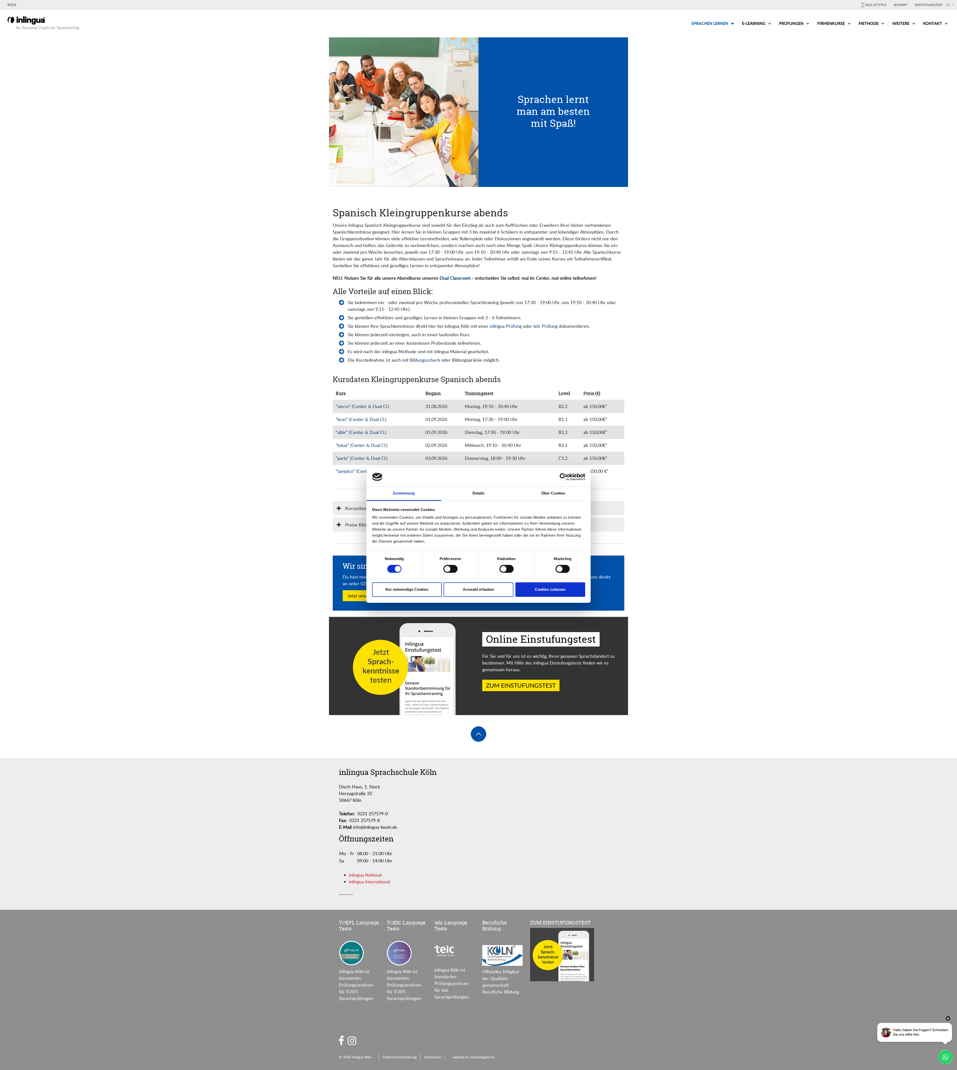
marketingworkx (482, 1056)
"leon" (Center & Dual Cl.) (361, 419)
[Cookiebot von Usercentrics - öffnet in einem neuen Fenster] (563, 477)
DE (948, 5)
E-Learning (753, 23)
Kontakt (900, 5)
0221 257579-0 (875, 5)
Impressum (432, 1056)
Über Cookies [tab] (553, 493)
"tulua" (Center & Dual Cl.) (362, 445)
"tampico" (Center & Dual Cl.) (365, 471)
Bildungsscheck (425, 360)
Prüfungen (791, 23)
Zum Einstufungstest (521, 685)
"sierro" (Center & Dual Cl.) (362, 406)
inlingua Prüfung (506, 326)
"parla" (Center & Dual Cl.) (362, 458)
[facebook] (341, 1040)
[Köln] (26, 20)
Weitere (900, 23)
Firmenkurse (831, 23)
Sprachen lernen (709, 23)
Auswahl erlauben (478, 589)
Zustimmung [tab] (404, 493)
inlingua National (365, 875)
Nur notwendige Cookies (406, 589)
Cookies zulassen (550, 589)
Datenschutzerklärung (399, 1056)
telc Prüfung (545, 326)
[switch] (450, 569)
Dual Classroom (455, 278)
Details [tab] (479, 493)
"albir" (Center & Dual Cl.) (361, 432)
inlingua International (369, 882)
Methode (868, 23)
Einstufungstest (929, 5)
